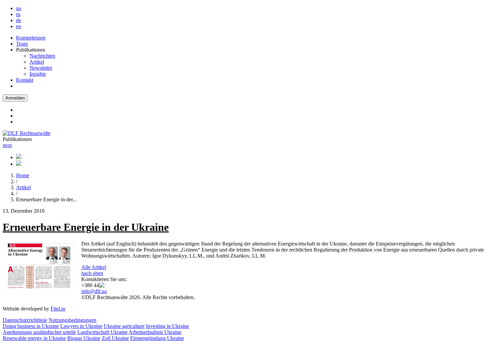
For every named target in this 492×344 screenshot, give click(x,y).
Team (22, 44)
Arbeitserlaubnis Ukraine (155, 332)
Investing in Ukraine (167, 326)
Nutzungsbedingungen (72, 320)
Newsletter (40, 68)
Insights (37, 74)
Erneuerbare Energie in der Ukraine (86, 227)
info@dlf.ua (94, 291)
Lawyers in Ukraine (81, 326)
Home (22, 175)
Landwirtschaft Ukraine (102, 332)
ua (18, 8)
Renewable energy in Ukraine (34, 338)
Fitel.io (58, 309)
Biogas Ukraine (83, 338)
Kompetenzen (31, 38)
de (18, 20)
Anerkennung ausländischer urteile (39, 332)
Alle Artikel (93, 267)
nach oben (92, 273)
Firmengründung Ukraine (157, 338)
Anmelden (15, 97)
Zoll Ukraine (115, 338)
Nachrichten (42, 56)
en (18, 26)
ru (18, 14)
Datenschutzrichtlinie (25, 320)
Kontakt (24, 80)
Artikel (36, 62)
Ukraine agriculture (124, 326)
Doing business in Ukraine (31, 326)
